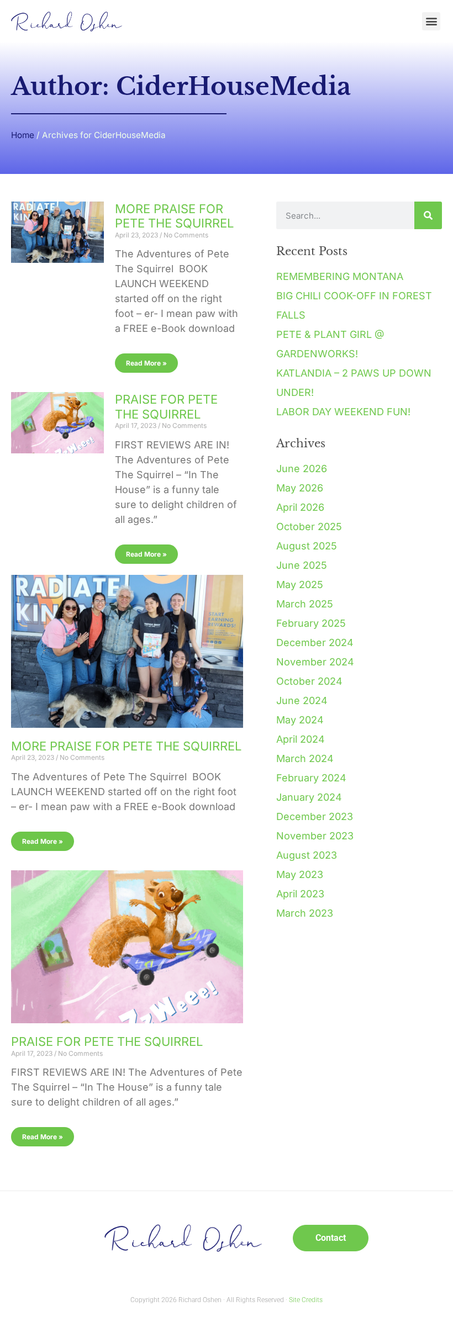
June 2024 (302, 700)
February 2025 (311, 623)
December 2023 (314, 816)
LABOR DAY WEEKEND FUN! (343, 411)
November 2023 (315, 836)
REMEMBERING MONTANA (339, 276)
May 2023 (299, 874)
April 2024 (300, 739)
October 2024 (309, 681)
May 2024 (300, 720)
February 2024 (311, 778)
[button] (431, 21)
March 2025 (304, 604)
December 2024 (315, 642)
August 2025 (306, 546)
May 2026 (299, 488)
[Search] (428, 215)
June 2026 (301, 468)
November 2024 (315, 662)
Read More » (146, 363)
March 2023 (304, 913)
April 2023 (300, 894)
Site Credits (306, 1300)
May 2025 (299, 584)
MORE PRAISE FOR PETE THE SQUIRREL (174, 216)
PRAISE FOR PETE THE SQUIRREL (166, 406)
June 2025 (301, 565)
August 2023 (306, 855)
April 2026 (300, 507)
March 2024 (305, 758)
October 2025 (309, 526)
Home (22, 135)
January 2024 (309, 797)
